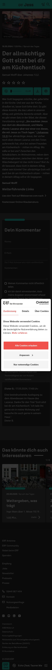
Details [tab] (25, 311)
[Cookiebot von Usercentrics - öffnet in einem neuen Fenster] (37, 303)
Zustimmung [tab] (9, 311)
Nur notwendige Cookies (26, 364)
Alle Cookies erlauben (26, 345)
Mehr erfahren (19, 333)
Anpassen (24, 355)
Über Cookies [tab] (42, 311)
